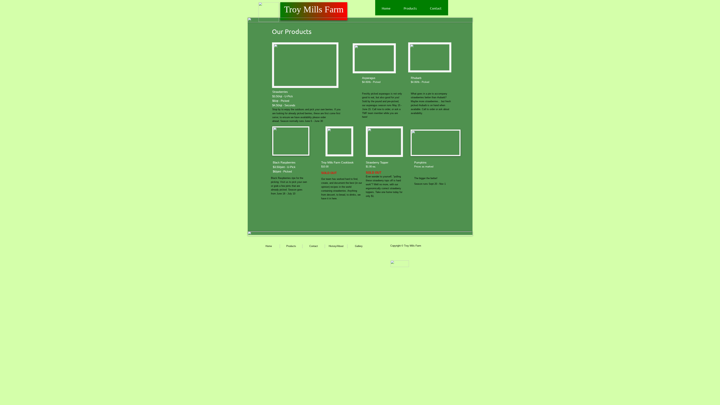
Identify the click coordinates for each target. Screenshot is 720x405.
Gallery (359, 246)
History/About (336, 246)
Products (410, 8)
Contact (436, 8)
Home (386, 8)
